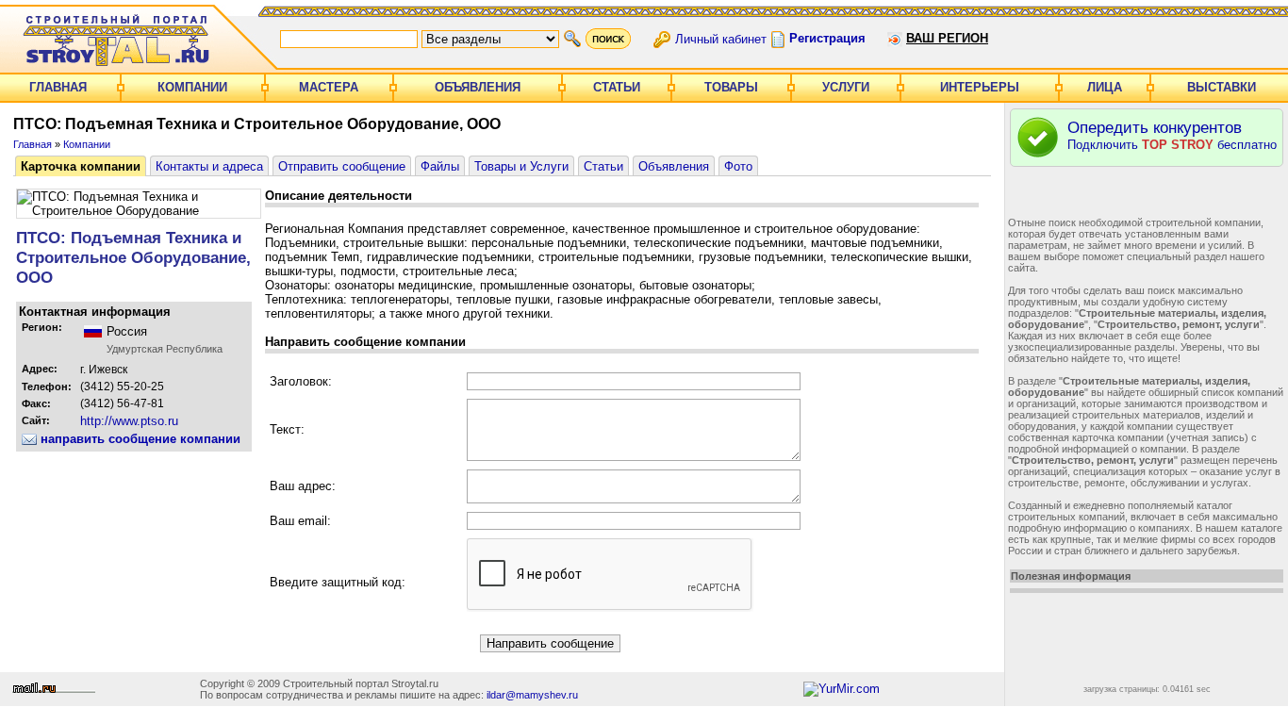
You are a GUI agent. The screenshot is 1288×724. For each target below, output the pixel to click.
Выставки (1221, 87)
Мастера (328, 87)
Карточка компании (80, 166)
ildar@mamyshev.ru (532, 694)
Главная (58, 87)
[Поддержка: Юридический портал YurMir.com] (841, 689)
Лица (1104, 87)
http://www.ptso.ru (129, 421)
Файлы (440, 166)
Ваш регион (947, 38)
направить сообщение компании (138, 439)
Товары (731, 87)
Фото (738, 166)
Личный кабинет (721, 38)
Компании (192, 87)
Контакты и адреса (209, 166)
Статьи (616, 87)
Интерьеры (979, 87)
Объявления (477, 87)
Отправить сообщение (341, 166)
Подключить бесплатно (1172, 135)
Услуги (845, 87)
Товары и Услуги (521, 166)
